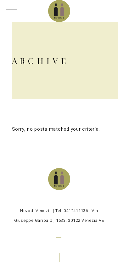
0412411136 (76, 211)
